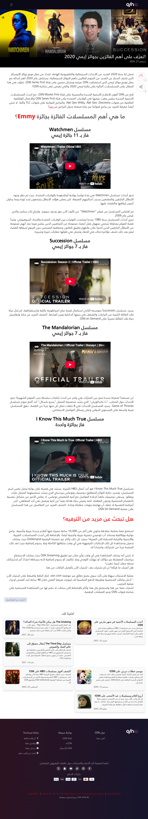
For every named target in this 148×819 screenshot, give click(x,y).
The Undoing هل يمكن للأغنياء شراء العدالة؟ (47, 621)
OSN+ (69, 743)
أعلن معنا (100, 738)
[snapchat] (65, 768)
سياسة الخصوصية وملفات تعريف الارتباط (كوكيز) (83, 793)
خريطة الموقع (33, 793)
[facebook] (89, 768)
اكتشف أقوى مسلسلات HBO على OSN (50, 671)
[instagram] (83, 768)
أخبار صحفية (47, 793)
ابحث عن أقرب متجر (27, 753)
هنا (51, 106)
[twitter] (58, 768)
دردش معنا (30, 748)
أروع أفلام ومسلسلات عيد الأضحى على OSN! (119, 695)
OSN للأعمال (66, 748)
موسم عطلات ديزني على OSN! (126, 671)
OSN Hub (67, 738)
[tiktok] (77, 768)
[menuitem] (132, 4)
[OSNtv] (132, 731)
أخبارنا (58, 793)
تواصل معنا (30, 743)
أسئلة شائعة (30, 738)
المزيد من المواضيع (16, 599)
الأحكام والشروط (114, 793)
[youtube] (71, 768)
